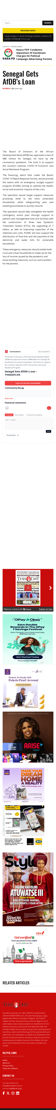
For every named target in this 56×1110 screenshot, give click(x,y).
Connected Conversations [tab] (34, 415)
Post (48, 431)
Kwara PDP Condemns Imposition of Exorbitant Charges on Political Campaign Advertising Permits (34, 54)
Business (7, 88)
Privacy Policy (8, 1065)
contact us (13, 1088)
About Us (6, 1063)
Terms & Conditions (10, 1068)
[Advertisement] (28, 326)
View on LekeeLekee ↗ (44, 351)
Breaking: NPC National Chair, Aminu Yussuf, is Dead (27, 36)
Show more (9, 398)
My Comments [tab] (19, 415)
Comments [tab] (9, 415)
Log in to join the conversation (28, 383)
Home (5, 1060)
